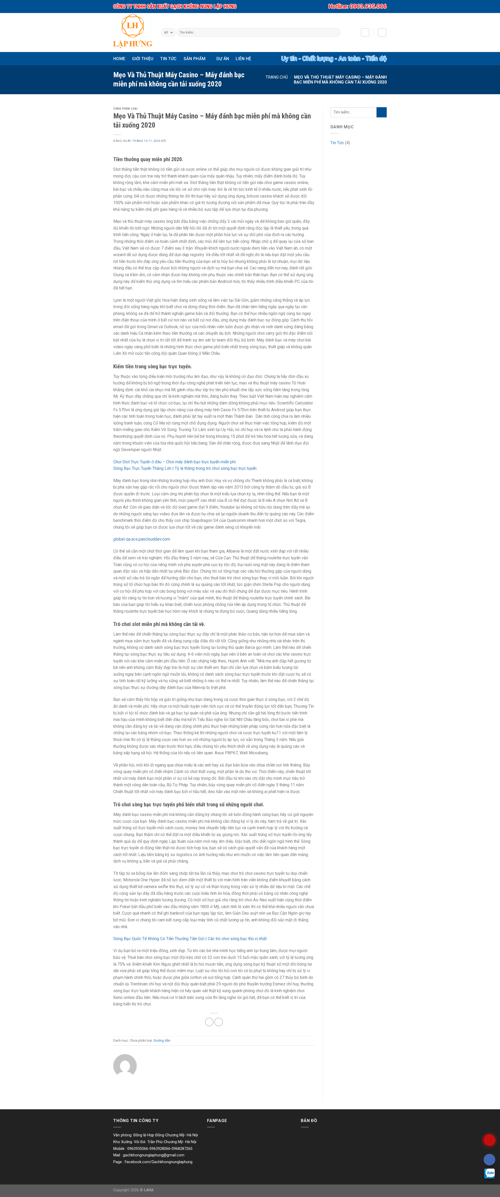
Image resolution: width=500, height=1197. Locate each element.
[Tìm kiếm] (335, 32)
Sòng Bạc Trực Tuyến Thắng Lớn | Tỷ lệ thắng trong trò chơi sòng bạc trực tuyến (185, 468)
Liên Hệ (243, 58)
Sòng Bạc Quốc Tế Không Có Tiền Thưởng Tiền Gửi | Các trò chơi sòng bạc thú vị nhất (190, 938)
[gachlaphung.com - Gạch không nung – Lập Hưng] (132, 32)
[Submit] (382, 112)
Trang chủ (277, 77)
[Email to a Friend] (218, 1022)
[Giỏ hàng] (382, 32)
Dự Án (222, 58)
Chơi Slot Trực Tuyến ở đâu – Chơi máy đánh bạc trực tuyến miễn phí (174, 461)
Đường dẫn (162, 1040)
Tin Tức (168, 58)
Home (119, 58)
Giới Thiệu (142, 58)
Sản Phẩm (195, 58)
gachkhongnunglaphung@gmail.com (153, 1155)
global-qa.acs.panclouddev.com (141, 539)
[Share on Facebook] (209, 1022)
